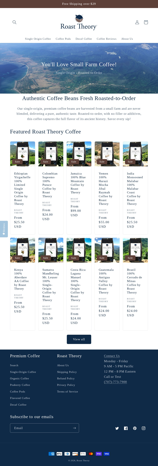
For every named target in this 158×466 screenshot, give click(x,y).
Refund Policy (66, 378)
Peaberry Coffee (20, 384)
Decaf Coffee (18, 404)
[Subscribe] (74, 428)
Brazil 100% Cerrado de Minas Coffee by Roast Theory (134, 281)
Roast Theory (83, 460)
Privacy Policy (66, 384)
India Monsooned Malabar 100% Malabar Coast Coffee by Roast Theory (135, 189)
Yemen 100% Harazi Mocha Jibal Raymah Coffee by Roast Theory (105, 189)
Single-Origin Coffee (23, 371)
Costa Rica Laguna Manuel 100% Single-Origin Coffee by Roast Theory (78, 285)
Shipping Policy (67, 371)
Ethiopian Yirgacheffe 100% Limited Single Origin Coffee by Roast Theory (22, 189)
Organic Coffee (19, 378)
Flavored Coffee (20, 398)
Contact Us (112, 356)
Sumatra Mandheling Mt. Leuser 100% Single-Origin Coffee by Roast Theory (50, 285)
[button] (14, 22)
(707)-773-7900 (115, 382)
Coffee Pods (17, 391)
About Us (63, 365)
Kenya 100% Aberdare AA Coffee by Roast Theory (21, 279)
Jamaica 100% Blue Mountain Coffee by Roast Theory (78, 183)
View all (79, 339)
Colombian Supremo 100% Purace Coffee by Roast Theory (50, 185)
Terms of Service (67, 391)
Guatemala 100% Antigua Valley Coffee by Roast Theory (106, 281)
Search (14, 365)
